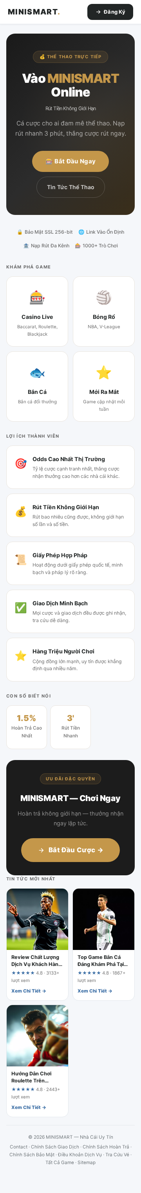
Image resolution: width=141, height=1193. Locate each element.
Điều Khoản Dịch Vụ (80, 1154)
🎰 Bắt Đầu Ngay (70, 161)
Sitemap (87, 1162)
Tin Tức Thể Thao (70, 187)
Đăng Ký (114, 12)
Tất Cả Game (59, 1162)
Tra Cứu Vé (117, 1154)
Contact (18, 1147)
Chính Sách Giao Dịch (55, 1147)
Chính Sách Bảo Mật (31, 1154)
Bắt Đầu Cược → (76, 850)
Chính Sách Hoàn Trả (106, 1147)
